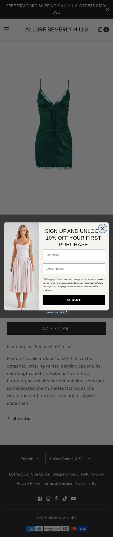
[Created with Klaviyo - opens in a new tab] (56, 312)
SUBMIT (74, 299)
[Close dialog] (102, 228)
